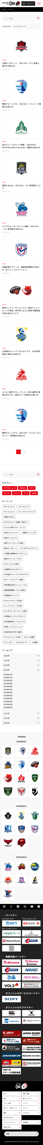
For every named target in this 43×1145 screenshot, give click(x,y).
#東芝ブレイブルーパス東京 (13, 543)
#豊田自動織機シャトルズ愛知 (14, 590)
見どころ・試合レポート (10, 1108)
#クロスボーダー (22, 642)
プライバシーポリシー (9, 1122)
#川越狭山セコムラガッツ (13, 569)
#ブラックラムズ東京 (11, 564)
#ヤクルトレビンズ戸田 (12, 637)
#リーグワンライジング (26, 511)
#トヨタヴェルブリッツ (29, 548)
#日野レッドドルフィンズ (13, 626)
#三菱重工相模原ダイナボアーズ (15, 553)
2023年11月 (8, 677)
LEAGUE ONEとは (8, 1117)
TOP (3, 9)
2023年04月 (8, 698)
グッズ (25, 493)
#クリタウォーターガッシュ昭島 (15, 611)
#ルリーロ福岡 (29, 637)
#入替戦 (34, 642)
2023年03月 (8, 701)
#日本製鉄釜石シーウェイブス (14, 621)
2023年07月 (8, 689)
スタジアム (26, 1113)
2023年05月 (8, 695)
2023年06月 (8, 692)
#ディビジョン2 (24, 506)
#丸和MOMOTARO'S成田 (13, 632)
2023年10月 (8, 680)
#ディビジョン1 (9, 506)
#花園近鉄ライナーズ (11, 595)
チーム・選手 (7, 1103)
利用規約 (25, 1122)
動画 (4, 1113)
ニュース (25, 1103)
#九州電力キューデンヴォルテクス (16, 574)
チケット (30, 3)
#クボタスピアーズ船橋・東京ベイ (16, 522)
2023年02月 (8, 704)
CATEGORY (6, 26)
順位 (4, 1098)
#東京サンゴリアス (10, 538)
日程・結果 (26, 1094)
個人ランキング (27, 1098)
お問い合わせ (7, 1127)
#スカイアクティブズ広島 (13, 600)
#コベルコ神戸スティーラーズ (14, 527)
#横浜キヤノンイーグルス (13, 558)
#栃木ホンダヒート (10, 548)
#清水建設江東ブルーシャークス (15, 585)
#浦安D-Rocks (9, 517)
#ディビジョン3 (9, 511)
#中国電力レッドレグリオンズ (14, 616)
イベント (16, 493)
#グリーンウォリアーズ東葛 (13, 579)
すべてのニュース (10, 488)
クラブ (31, 488)
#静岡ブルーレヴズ (29, 532)
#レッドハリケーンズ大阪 (13, 606)
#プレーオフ (8, 642)
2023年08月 (8, 686)
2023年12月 (8, 674)
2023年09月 (8, 683)
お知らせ (22, 488)
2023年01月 (8, 707)
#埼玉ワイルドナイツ (11, 532)
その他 (34, 493)
